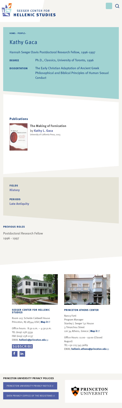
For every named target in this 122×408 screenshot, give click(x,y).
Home (12, 33)
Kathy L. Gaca (43, 130)
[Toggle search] (117, 5)
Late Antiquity (19, 203)
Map (44, 322)
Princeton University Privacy (29, 385)
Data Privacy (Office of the (30, 395)
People (21, 33)
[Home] (21, 11)
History (15, 189)
